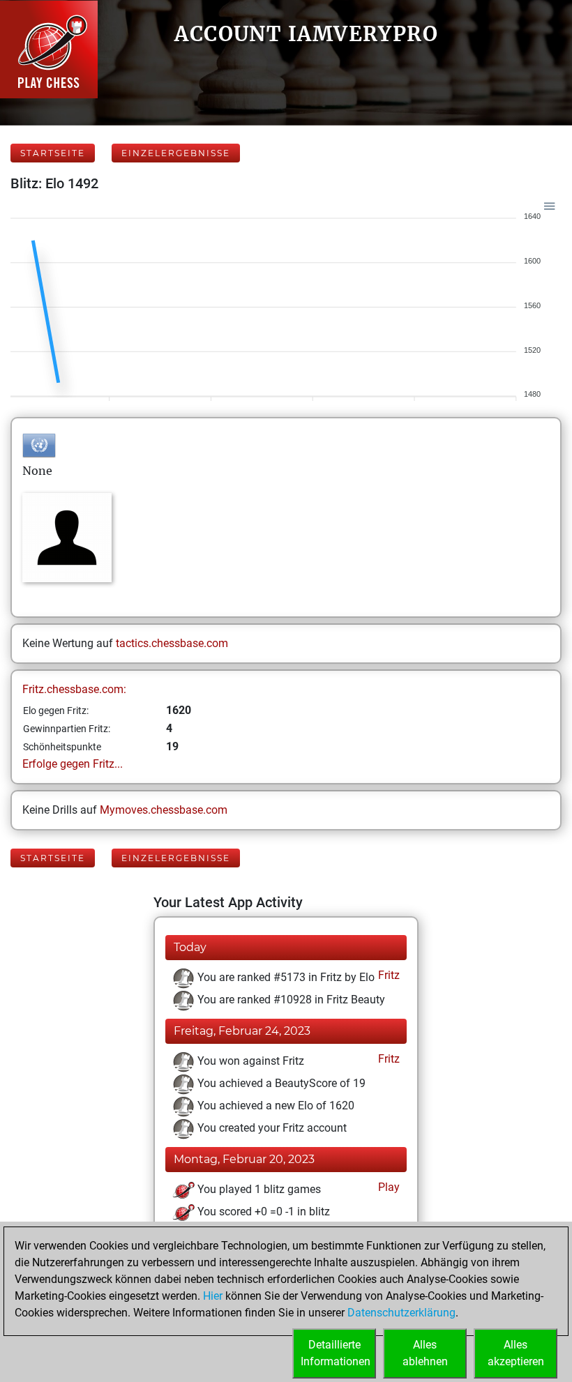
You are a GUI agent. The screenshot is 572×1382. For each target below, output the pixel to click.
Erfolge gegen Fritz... (72, 763)
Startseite (52, 153)
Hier (213, 1296)
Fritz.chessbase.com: (74, 689)
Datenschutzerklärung (401, 1312)
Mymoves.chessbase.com (163, 810)
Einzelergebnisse (175, 153)
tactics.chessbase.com (172, 643)
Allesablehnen (425, 1353)
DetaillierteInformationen (335, 1353)
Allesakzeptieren (516, 1353)
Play (387, 1187)
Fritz (387, 975)
